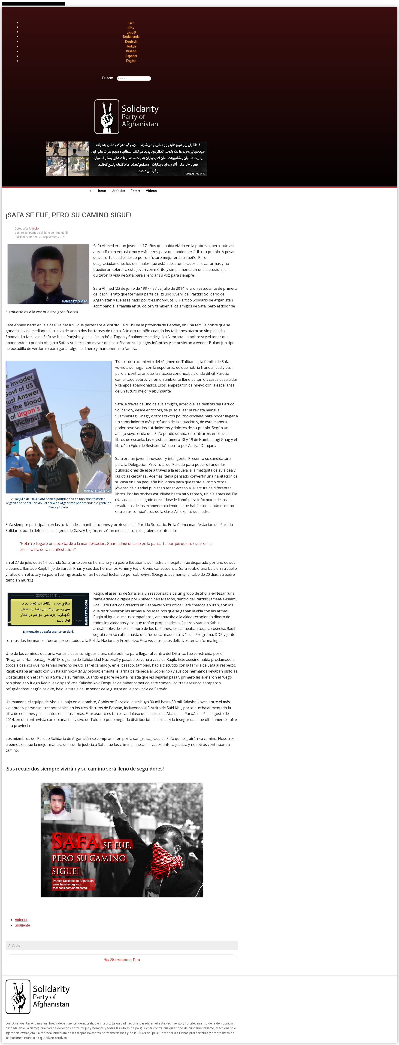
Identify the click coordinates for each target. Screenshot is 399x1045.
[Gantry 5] (38, 998)
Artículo (34, 229)
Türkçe (131, 46)
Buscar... (109, 78)
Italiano (131, 51)
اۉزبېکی (131, 32)
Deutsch (131, 41)
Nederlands (131, 37)
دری (131, 22)
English (131, 61)
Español (131, 56)
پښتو (131, 27)
